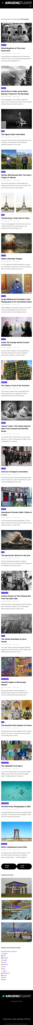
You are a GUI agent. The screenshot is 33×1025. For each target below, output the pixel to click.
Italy (3, 722)
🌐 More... (4, 979)
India (4, 966)
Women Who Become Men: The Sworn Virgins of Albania (16, 176)
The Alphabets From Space (12, 766)
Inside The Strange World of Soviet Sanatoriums (15, 343)
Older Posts (22, 866)
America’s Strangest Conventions (14, 472)
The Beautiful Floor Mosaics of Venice (16, 725)
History (3, 255)
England (4, 509)
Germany (4, 88)
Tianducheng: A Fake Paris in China (15, 218)
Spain (4, 977)
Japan (4, 971)
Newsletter (20, 1019)
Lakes (3, 552)
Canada (5, 960)
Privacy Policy (7, 1019)
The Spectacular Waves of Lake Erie (15, 555)
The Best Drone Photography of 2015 (16, 806)
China (3, 214)
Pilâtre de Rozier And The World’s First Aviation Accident (16, 910)
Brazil (3, 635)
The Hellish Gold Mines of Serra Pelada (13, 640)
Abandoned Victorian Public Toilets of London (16, 513)
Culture (3, 468)
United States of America (10, 951)
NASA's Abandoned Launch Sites (14, 847)
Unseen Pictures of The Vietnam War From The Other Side (16, 597)
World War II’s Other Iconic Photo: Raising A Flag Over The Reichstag (15, 92)
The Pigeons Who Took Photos (13, 134)
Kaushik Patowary (6, 53)
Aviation (16, 906)
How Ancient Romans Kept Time (17, 932)
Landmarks (4, 382)
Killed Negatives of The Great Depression (13, 49)
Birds (3, 131)
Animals (3, 422)
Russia (5, 975)
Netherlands (6, 973)
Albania (3, 171)
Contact (14, 1019)
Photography (5, 679)
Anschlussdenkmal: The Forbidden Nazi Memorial (16, 888)
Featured (4, 45)
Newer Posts (7, 866)
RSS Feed (27, 1019)
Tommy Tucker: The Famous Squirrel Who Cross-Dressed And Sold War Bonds (16, 428)
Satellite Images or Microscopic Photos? (13, 683)
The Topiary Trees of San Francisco (15, 385)
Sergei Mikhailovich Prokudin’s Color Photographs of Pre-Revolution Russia (16, 300)
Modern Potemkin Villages (11, 259)
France (5, 962)
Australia (5, 958)
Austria (16, 884)
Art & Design (5, 592)
